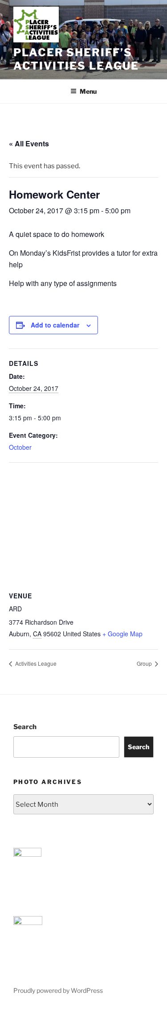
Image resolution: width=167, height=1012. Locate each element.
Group (145, 663)
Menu (88, 91)
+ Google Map (122, 633)
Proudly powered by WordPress (58, 990)
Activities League (35, 663)
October (20, 447)
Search (25, 727)
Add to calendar (55, 324)
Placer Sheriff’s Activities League (76, 59)
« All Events (29, 143)
